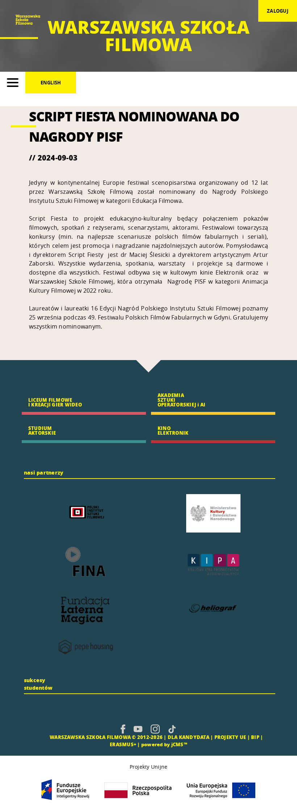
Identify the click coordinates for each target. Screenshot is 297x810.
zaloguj (277, 11)
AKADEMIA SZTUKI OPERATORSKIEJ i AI (181, 400)
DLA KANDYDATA (188, 737)
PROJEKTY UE (230, 737)
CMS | (41, 737)
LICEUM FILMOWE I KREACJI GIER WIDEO (55, 402)
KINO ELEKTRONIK (173, 430)
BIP (255, 737)
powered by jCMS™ (164, 744)
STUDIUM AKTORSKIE (42, 430)
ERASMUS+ (123, 744)
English (51, 82)
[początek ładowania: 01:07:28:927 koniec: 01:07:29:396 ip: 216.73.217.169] (123, 729)
